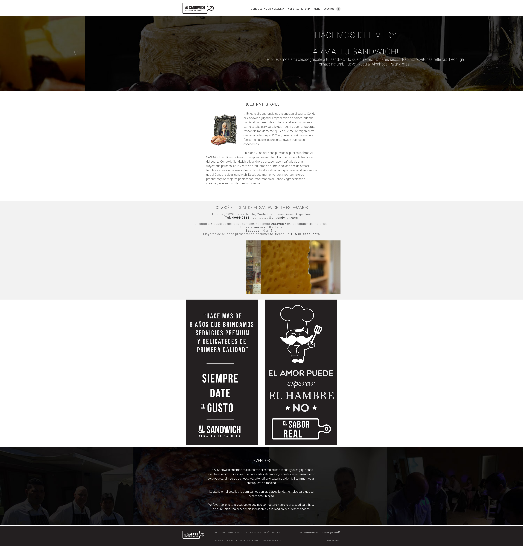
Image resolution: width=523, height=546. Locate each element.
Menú (317, 9)
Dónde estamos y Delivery (268, 9)
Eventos (329, 9)
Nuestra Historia (299, 9)
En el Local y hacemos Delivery (229, 532)
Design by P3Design (333, 540)
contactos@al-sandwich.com (275, 217)
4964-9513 (241, 217)
